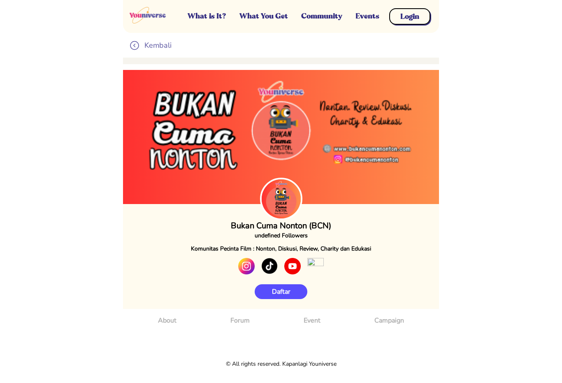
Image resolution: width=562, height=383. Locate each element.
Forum (240, 320)
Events (367, 16)
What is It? (207, 16)
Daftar (281, 291)
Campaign (389, 320)
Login (409, 16)
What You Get (263, 16)
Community (321, 16)
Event (312, 320)
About (167, 320)
